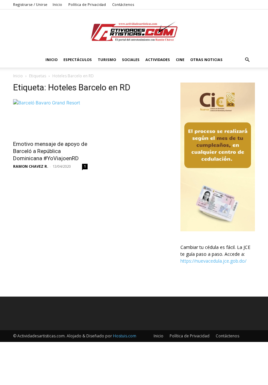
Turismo (107, 59)
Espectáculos (77, 59)
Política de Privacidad (87, 4)
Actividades (157, 59)
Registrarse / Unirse (30, 4)
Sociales (131, 59)
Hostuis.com (124, 336)
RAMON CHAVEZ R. (30, 166)
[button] (247, 60)
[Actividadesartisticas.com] (134, 31)
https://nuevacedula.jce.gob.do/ (213, 261)
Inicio (57, 4)
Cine (180, 59)
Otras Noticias (206, 59)
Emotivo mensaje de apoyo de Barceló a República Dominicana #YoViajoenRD (50, 151)
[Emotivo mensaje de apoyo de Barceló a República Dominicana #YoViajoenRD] (50, 117)
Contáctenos (123, 4)
